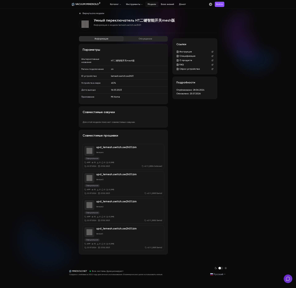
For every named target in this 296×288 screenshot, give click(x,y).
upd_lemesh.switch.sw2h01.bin (116, 147)
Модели (152, 4)
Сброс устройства (189, 69)
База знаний (167, 4)
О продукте (185, 60)
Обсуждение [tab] (145, 39)
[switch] (220, 268)
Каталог (114, 4)
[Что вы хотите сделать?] (288, 278)
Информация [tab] (101, 39)
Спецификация (187, 56)
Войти (219, 4)
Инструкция (185, 52)
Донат (182, 4)
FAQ (181, 65)
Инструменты (133, 4)
